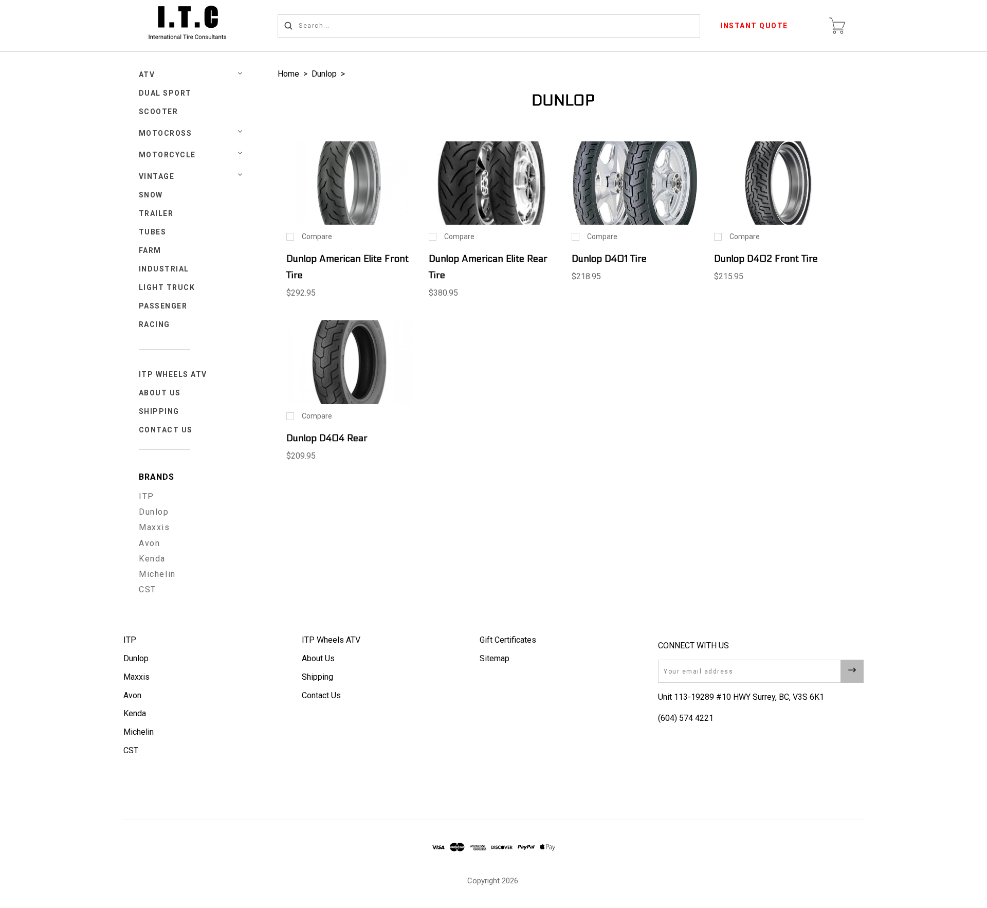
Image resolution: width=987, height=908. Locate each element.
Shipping (159, 411)
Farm (150, 250)
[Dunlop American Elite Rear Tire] (491, 183)
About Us (160, 393)
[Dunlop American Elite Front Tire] (349, 183)
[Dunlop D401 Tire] (634, 183)
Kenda (152, 559)
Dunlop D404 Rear (327, 438)
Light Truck (167, 287)
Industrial (164, 269)
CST (147, 589)
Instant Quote (755, 26)
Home (288, 74)
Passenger (163, 306)
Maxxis (154, 527)
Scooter (158, 111)
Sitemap (494, 658)
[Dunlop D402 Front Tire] (776, 183)
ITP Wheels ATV (173, 374)
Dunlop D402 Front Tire (766, 258)
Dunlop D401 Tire (609, 258)
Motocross (165, 133)
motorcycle (167, 155)
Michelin (157, 574)
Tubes (153, 232)
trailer (156, 213)
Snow (151, 195)
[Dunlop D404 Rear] (349, 362)
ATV (147, 74)
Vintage (157, 176)
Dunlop (154, 512)
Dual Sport (165, 93)
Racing (154, 324)
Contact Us (166, 430)
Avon (149, 543)
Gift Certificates (508, 640)
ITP (146, 496)
